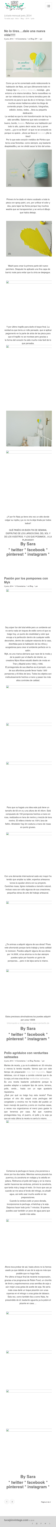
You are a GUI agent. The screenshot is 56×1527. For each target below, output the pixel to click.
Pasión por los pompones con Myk (26, 580)
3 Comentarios (20, 586)
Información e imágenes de (19, 1023)
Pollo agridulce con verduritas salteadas (26, 1055)
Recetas (37, 1061)
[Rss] (50, 1523)
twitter (17, 549)
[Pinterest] (41, 1523)
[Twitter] (45, 1523)
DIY (36, 39)
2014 (27, 18)
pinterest (15, 554)
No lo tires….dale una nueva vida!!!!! (24, 33)
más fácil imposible (36, 1071)
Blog (22, 18)
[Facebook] (32, 1523)
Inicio (17, 18)
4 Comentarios (20, 1061)
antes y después (28, 89)
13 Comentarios (20, 39)
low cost (41, 132)
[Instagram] (37, 1523)
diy (18, 89)
